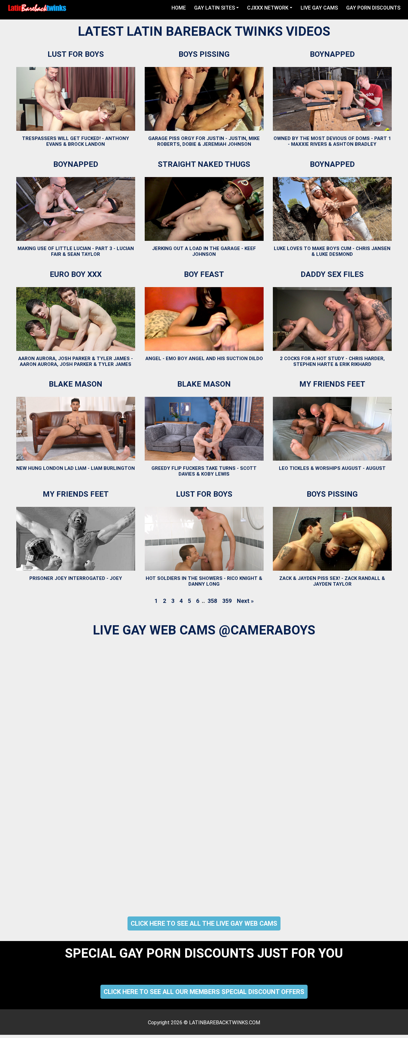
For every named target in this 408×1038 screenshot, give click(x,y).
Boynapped (332, 54)
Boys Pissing (203, 54)
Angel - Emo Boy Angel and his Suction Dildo (204, 358)
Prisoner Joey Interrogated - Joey (75, 578)
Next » (245, 600)
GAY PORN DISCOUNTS (373, 8)
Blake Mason (75, 384)
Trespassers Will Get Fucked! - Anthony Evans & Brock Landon (75, 141)
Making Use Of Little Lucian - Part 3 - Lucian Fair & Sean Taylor (76, 251)
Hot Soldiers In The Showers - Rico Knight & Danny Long (204, 581)
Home (179, 7)
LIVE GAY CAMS (319, 8)
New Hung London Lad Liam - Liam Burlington (75, 468)
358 (212, 600)
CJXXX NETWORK (267, 8)
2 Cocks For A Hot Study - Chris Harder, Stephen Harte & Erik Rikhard (332, 361)
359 (227, 600)
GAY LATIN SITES (214, 8)
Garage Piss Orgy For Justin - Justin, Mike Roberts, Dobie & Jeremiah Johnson (204, 141)
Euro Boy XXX (76, 274)
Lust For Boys (75, 54)
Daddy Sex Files (332, 274)
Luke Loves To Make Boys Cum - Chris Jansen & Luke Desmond (332, 251)
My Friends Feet (332, 384)
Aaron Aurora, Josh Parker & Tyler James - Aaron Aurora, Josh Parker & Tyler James (75, 361)
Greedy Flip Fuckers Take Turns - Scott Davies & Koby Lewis (204, 471)
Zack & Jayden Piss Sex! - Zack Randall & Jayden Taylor (332, 581)
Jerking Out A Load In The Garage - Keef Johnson (204, 251)
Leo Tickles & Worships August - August (332, 468)
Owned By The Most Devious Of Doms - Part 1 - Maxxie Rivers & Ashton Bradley (332, 141)
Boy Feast (204, 274)
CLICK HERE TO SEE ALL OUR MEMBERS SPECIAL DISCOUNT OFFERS (204, 992)
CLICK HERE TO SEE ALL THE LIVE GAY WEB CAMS (204, 923)
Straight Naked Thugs (204, 164)
